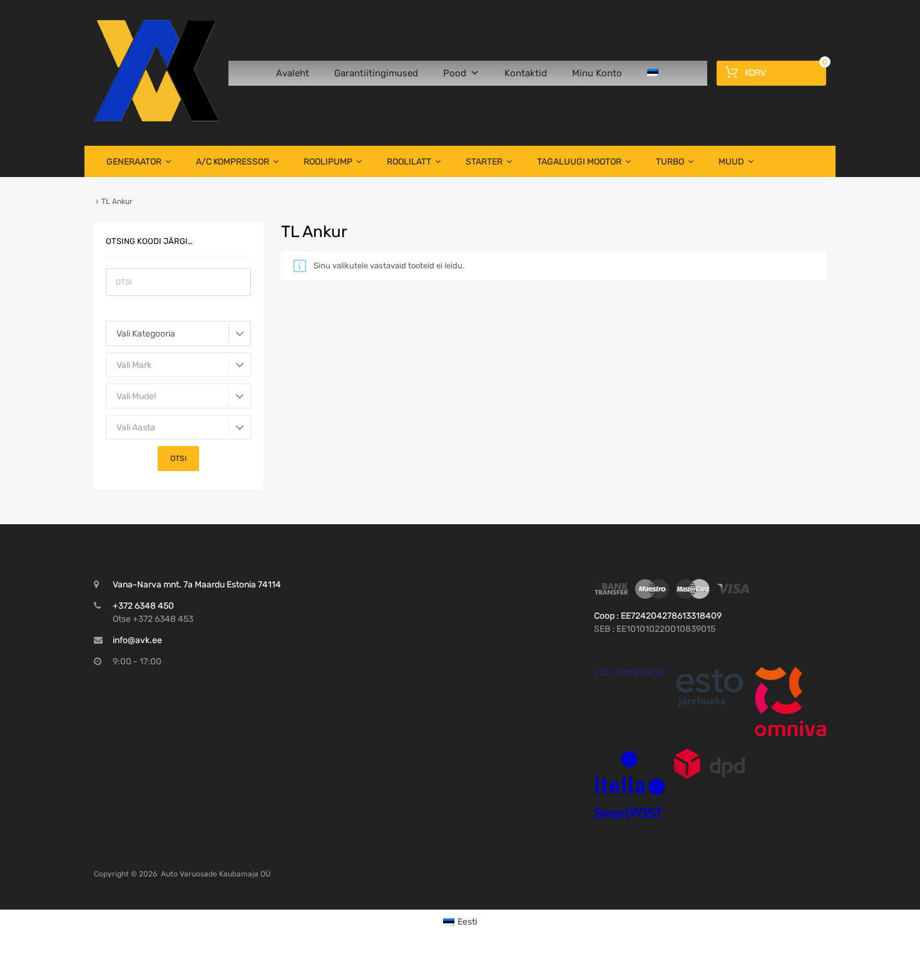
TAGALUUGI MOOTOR (579, 161)
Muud (731, 161)
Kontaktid (525, 73)
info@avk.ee (137, 640)
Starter (484, 161)
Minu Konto (597, 73)
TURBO (670, 161)
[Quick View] (629, 672)
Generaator (133, 161)
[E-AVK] (156, 118)
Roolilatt (409, 161)
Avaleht (292, 73)
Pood (454, 73)
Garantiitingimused (376, 73)
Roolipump (328, 161)
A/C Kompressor (232, 161)
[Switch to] (655, 73)
